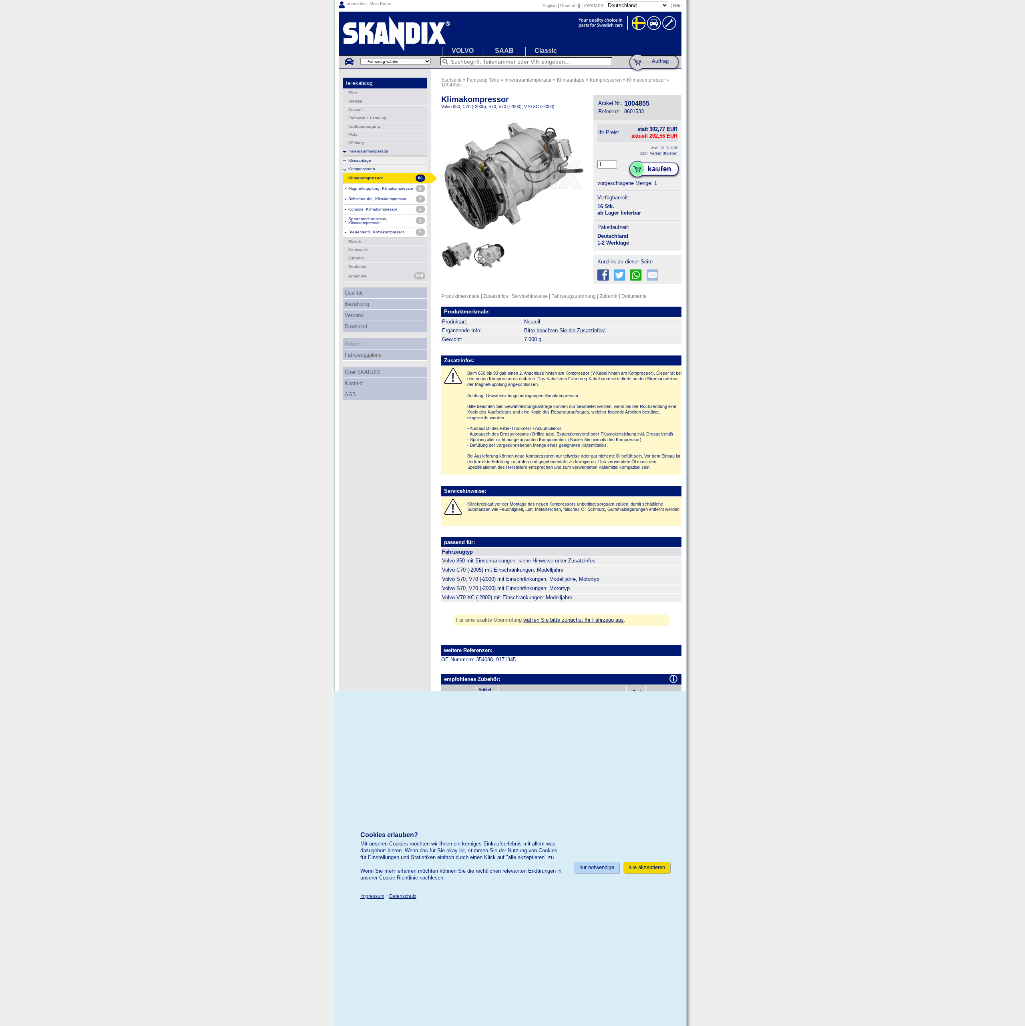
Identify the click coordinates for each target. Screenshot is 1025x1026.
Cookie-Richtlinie (398, 878)
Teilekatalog (358, 83)
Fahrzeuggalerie (363, 355)
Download (356, 326)
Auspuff (355, 109)
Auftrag (660, 61)
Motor (353, 134)
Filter (352, 92)
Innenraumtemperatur (368, 151)
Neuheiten (358, 266)
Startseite (451, 79)
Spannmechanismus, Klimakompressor (367, 221)
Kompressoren (361, 169)
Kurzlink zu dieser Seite (625, 262)
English (550, 5)
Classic (546, 50)
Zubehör (356, 258)
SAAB (504, 50)
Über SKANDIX (362, 372)
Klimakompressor (646, 79)
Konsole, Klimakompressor (372, 209)
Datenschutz (402, 896)
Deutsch (568, 5)
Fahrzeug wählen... (349, 61)
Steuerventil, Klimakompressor (376, 232)
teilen (603, 275)
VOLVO (463, 50)
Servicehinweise (530, 296)
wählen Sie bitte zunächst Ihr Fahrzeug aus (573, 620)
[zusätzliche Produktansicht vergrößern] (457, 272)
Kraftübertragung (364, 126)
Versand (354, 315)
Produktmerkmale (460, 296)
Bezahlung (357, 304)
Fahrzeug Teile (483, 79)
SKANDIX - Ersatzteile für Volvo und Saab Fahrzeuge (510, 34)
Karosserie (358, 249)
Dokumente (634, 296)
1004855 (451, 84)
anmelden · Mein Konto (369, 3)
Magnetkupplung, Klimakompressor (380, 188)
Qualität (354, 293)
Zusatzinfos (495, 296)
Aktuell (353, 344)
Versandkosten (663, 153)
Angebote (357, 276)
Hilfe (677, 5)
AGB (350, 395)
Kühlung (356, 143)
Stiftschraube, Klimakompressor (377, 199)
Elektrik (355, 241)
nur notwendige (596, 867)
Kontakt (354, 383)
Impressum (372, 896)
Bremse (355, 101)
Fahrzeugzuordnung (573, 296)
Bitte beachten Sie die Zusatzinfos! (565, 330)
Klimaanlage (359, 160)
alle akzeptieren (647, 867)
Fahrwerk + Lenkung (367, 118)
